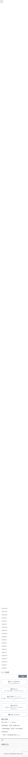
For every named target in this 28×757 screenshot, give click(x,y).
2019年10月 (4, 661)
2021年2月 (4, 621)
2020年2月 (4, 649)
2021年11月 (4, 611)
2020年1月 (4, 652)
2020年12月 (4, 627)
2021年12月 (4, 608)
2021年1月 (4, 624)
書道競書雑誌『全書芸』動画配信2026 (11, 725)
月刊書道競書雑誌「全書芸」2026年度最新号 (12, 728)
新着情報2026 (5, 731)
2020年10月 (4, 633)
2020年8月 (4, 639)
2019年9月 (4, 665)
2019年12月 (4, 655)
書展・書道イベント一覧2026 (9, 722)
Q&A (2, 740)
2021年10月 (4, 614)
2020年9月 (4, 636)
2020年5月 (4, 643)
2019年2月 (4, 668)
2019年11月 (4, 658)
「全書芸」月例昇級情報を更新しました (11, 734)
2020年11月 (4, 630)
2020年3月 (4, 646)
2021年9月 (4, 618)
